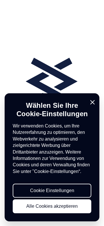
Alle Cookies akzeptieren (52, 206)
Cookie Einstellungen (52, 190)
